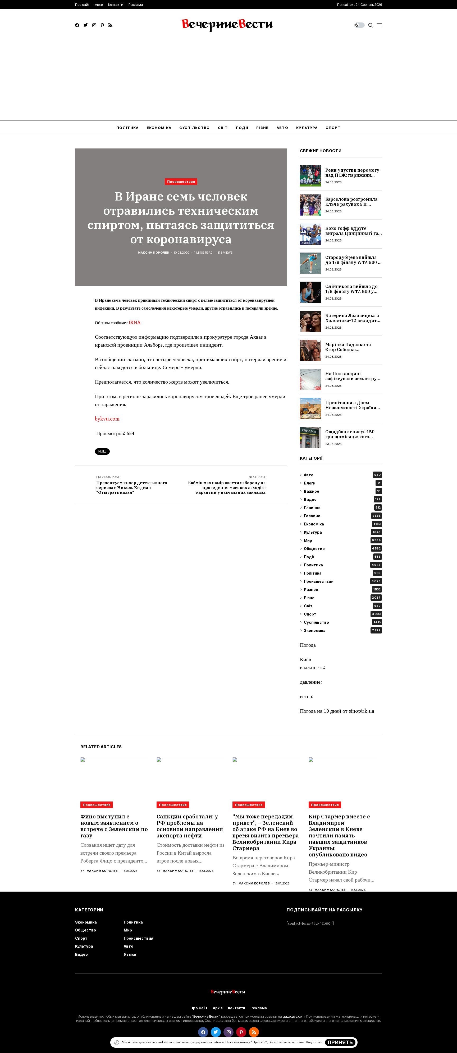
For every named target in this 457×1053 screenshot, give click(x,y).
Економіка (342, 524)
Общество (342, 548)
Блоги (342, 483)
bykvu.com (107, 419)
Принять (340, 1042)
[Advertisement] (228, 81)
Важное (342, 491)
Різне (342, 597)
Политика (342, 565)
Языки (130, 954)
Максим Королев (153, 252)
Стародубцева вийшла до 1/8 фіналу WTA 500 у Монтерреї (353, 262)
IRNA (134, 323)
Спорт (342, 614)
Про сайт (199, 1008)
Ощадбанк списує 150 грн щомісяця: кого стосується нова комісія (352, 436)
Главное (342, 507)
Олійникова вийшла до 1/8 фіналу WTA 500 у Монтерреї (351, 291)
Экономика (342, 630)
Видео (342, 499)
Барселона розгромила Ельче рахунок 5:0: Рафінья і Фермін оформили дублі (351, 207)
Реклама (258, 1008)
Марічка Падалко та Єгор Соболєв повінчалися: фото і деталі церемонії (348, 352)
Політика (342, 573)
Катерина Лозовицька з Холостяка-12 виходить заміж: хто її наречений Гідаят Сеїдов (352, 323)
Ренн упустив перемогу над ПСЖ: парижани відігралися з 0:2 (352, 175)
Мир (342, 540)
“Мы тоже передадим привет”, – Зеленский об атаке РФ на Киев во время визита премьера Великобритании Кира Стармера (265, 832)
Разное (342, 589)
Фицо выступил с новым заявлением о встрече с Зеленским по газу (114, 826)
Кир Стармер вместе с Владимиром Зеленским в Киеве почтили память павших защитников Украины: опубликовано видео (339, 835)
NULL (102, 451)
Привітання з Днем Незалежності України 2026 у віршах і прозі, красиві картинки (350, 410)
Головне (342, 516)
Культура (342, 532)
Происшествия (181, 181)
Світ (342, 606)
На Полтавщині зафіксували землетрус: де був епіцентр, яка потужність (352, 381)
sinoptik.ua (361, 711)
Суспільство (342, 622)
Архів (218, 1008)
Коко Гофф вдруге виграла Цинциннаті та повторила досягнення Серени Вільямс (351, 236)
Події (342, 557)
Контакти (236, 1008)
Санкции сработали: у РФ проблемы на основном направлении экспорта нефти (190, 826)
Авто (342, 475)
